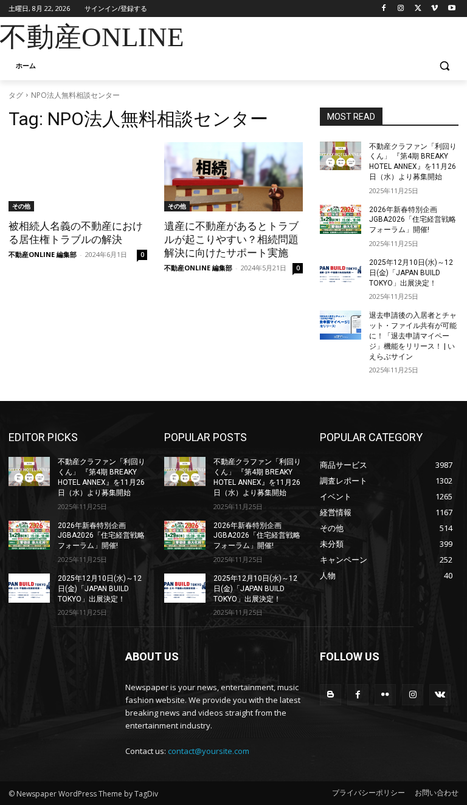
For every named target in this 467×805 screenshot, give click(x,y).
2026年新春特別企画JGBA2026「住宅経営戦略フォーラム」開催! (412, 220)
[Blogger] (330, 694)
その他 (21, 206)
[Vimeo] (434, 9)
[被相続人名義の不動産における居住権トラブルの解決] (78, 176)
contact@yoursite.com (208, 750)
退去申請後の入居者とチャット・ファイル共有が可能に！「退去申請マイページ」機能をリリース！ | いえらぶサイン (413, 335)
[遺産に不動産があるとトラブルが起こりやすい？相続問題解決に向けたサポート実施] (233, 176)
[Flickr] (385, 694)
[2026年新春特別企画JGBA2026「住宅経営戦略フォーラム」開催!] (340, 219)
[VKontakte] (440, 694)
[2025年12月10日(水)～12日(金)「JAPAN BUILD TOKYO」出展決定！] (340, 272)
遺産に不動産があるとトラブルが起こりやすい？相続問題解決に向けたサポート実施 (231, 239)
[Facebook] (384, 9)
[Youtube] (451, 9)
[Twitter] (418, 9)
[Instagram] (401, 9)
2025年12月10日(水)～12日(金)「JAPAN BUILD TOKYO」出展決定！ (411, 272)
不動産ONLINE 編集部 (43, 254)
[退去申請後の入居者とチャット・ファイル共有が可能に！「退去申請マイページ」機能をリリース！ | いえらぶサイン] (340, 325)
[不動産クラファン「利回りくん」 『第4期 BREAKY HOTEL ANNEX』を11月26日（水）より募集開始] (340, 156)
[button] (444, 66)
